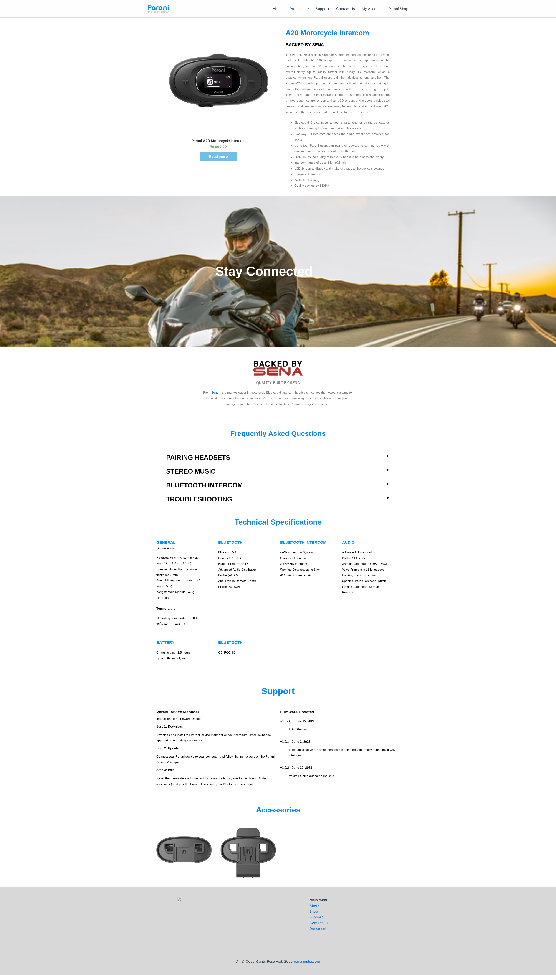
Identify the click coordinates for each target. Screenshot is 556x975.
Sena (214, 392)
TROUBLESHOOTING (199, 499)
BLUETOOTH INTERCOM (204, 485)
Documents (318, 928)
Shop (313, 911)
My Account (372, 9)
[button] (278, 457)
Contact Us (345, 9)
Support (322, 9)
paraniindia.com (307, 961)
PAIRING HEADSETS (198, 457)
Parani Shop (398, 9)
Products (297, 9)
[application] (306, 8)
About (278, 9)
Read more (218, 156)
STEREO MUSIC (191, 471)
